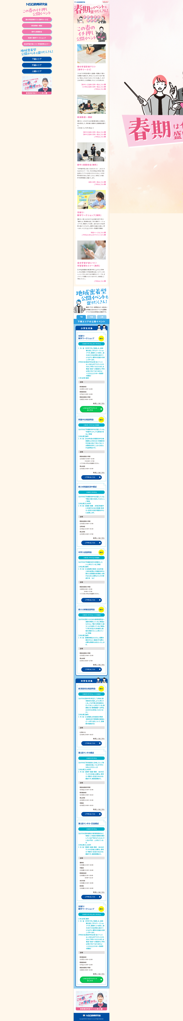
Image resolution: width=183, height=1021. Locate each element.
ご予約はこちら (99, 89)
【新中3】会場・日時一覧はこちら (93, 132)
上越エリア (37, 71)
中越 (91, 317)
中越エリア (37, 65)
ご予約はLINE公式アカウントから (93, 235)
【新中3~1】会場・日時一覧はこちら (92, 84)
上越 (101, 317)
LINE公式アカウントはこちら (90, 409)
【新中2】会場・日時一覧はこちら (93, 134)
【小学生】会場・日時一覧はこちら (93, 87)
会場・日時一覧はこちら (96, 182)
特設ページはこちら (97, 232)
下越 (81, 317)
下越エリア (37, 59)
